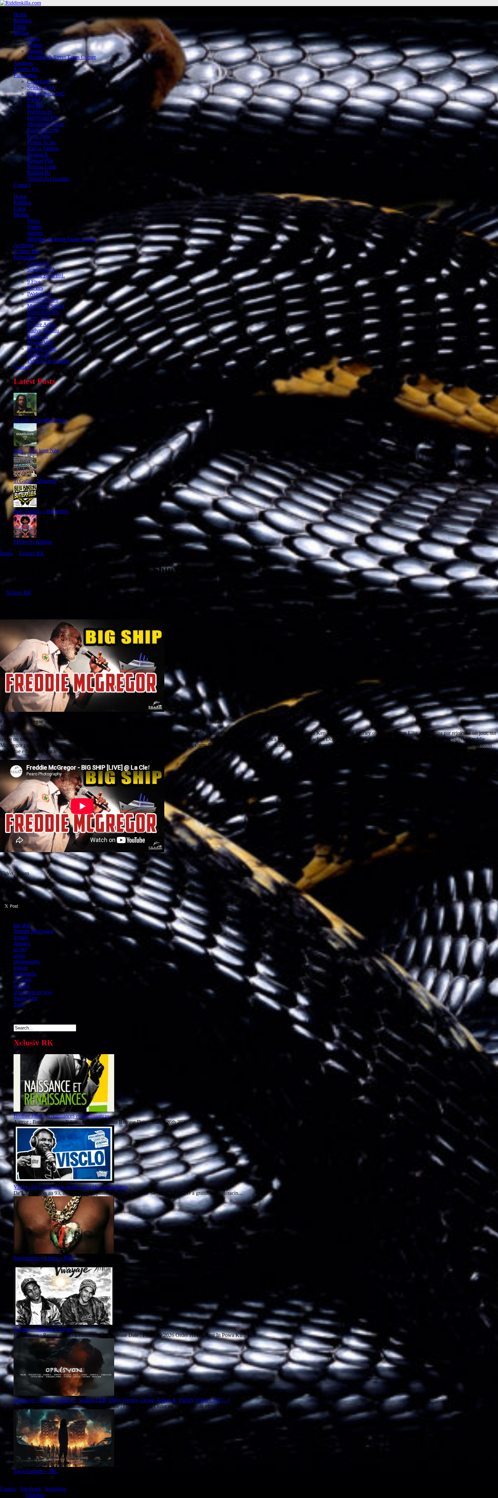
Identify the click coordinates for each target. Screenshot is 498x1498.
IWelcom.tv (39, 112)
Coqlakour (38, 81)
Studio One (26, 998)
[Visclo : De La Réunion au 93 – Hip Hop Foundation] (64, 1181)
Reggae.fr (37, 154)
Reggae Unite (42, 166)
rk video (22, 980)
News (33, 39)
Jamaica (22, 943)
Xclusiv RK (26, 69)
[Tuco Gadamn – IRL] (64, 1465)
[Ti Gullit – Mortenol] (25, 475)
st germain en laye (33, 992)
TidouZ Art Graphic (48, 179)
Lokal (20, 26)
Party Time (38, 136)
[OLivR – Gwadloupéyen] (25, 414)
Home (20, 14)
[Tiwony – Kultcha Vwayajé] (64, 1323)
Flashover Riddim (33, 542)
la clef (20, 949)
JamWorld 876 (42, 118)
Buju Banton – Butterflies (41, 511)
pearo (19, 955)
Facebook (30, 1489)
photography (27, 961)
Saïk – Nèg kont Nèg (36, 450)
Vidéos (34, 45)
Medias (21, 33)
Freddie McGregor (34, 931)
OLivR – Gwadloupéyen (40, 420)
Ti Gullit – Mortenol (35, 481)
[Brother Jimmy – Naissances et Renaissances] (64, 1110)
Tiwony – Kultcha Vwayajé (43, 1329)
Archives (23, 63)
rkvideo (22, 986)
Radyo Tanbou (43, 148)
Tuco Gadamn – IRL (36, 1471)
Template (34, 1495)
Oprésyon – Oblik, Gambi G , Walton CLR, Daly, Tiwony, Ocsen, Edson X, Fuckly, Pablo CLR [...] (121, 1400)
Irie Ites (35, 106)
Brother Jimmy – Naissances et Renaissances (61, 1116)
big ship (22, 925)
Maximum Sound (45, 124)
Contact (22, 185)
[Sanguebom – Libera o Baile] (64, 1252)
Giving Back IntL (46, 93)
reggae (21, 968)
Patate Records (43, 130)
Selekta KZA (41, 87)
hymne (21, 937)
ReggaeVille (40, 160)
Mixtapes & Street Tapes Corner (61, 57)
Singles (35, 51)
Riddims (23, 20)
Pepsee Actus (41, 142)
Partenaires (25, 75)
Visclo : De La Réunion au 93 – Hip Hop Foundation (71, 1187)
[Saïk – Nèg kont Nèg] (25, 444)
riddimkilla (25, 974)
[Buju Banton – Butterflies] (25, 505)
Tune (19, 1004)
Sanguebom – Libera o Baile (44, 1258)
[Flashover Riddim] (25, 536)
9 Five (34, 100)
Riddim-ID (38, 173)
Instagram (55, 1489)
